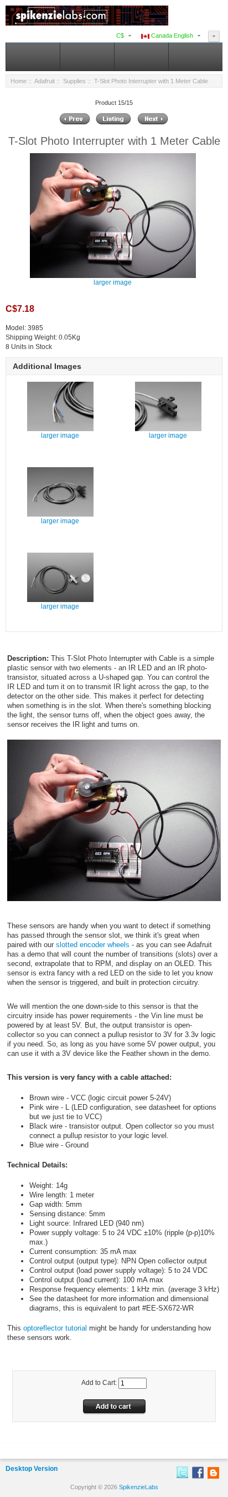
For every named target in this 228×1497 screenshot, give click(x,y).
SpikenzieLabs (138, 1487)
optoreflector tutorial (55, 1328)
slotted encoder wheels (92, 944)
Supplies (74, 81)
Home (19, 81)
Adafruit (44, 81)
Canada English (171, 35)
